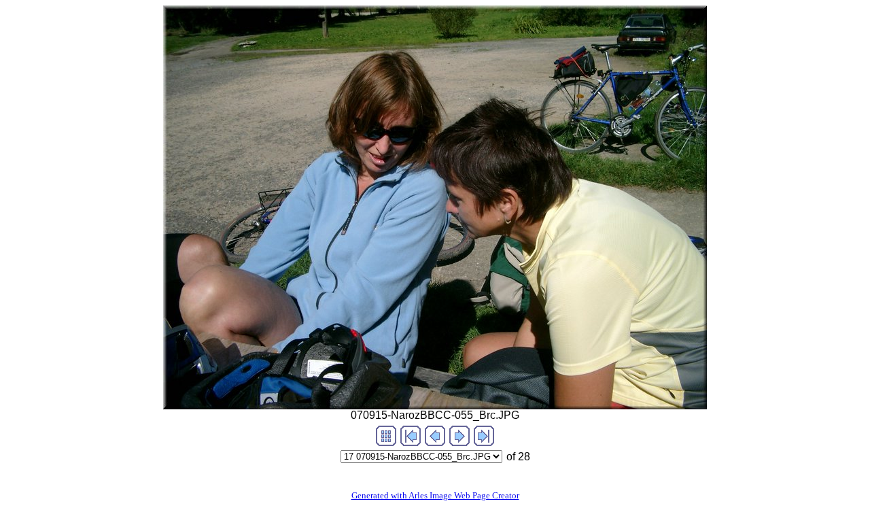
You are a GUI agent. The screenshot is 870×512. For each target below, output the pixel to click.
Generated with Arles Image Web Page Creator (435, 495)
